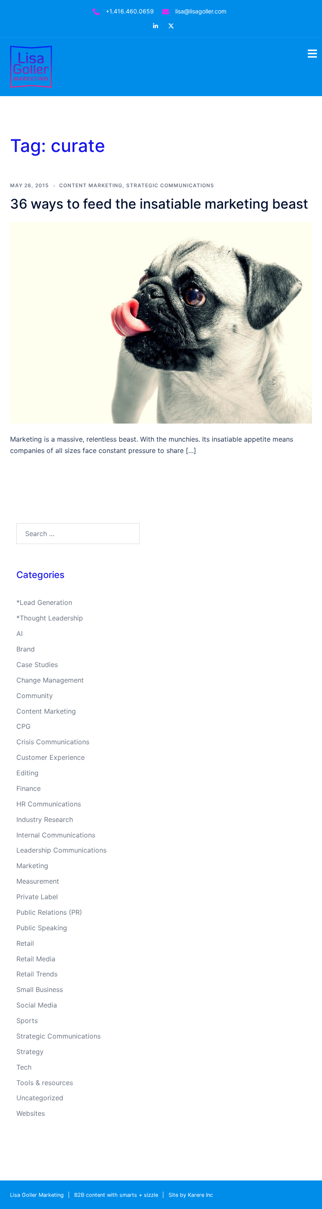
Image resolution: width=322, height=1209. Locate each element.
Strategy (30, 1051)
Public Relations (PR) (49, 912)
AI (19, 633)
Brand (25, 649)
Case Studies (37, 664)
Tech (23, 1067)
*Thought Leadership (49, 618)
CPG (23, 726)
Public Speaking (41, 928)
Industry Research (44, 819)
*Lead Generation (44, 602)
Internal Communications (55, 835)
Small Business (39, 989)
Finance (28, 788)
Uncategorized (39, 1098)
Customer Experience (50, 757)
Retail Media (35, 959)
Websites (30, 1113)
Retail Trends (36, 974)
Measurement (37, 881)
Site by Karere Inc (191, 1195)
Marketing (32, 865)
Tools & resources (44, 1082)
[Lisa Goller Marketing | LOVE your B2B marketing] (31, 66)
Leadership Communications (61, 850)
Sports (27, 1020)
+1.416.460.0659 (130, 11)
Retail (25, 943)
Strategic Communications (170, 185)
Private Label (37, 896)
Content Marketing (90, 185)
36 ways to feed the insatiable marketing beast (159, 204)
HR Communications (48, 804)
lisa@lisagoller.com (200, 11)
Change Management (50, 680)
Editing (27, 773)
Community (34, 695)
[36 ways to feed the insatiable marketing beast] (161, 322)
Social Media (36, 1005)
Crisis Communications (52, 742)
